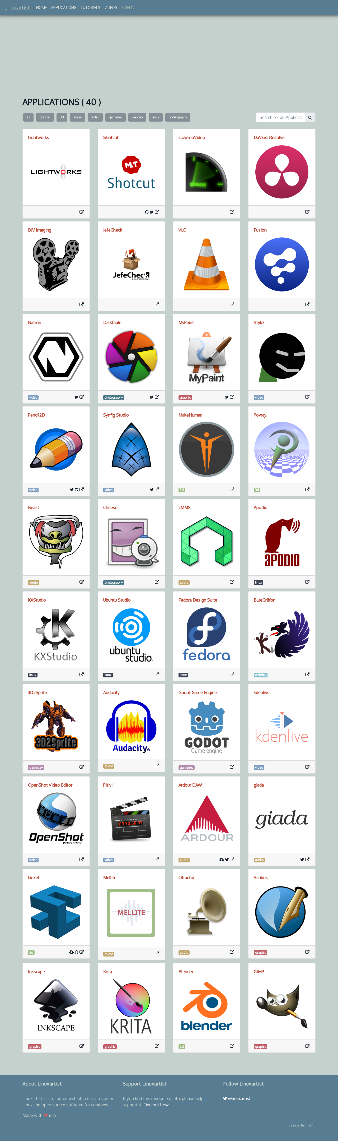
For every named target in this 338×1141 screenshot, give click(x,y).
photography (178, 117)
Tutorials (90, 7)
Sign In (127, 7)
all (28, 117)
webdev (137, 117)
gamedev (115, 117)
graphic (45, 117)
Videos (111, 7)
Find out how (155, 1104)
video (95, 117)
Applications (63, 7)
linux (155, 117)
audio (77, 117)
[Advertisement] (169, 55)
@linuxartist (239, 1098)
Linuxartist (17, 7)
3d (62, 117)
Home (41, 7)
